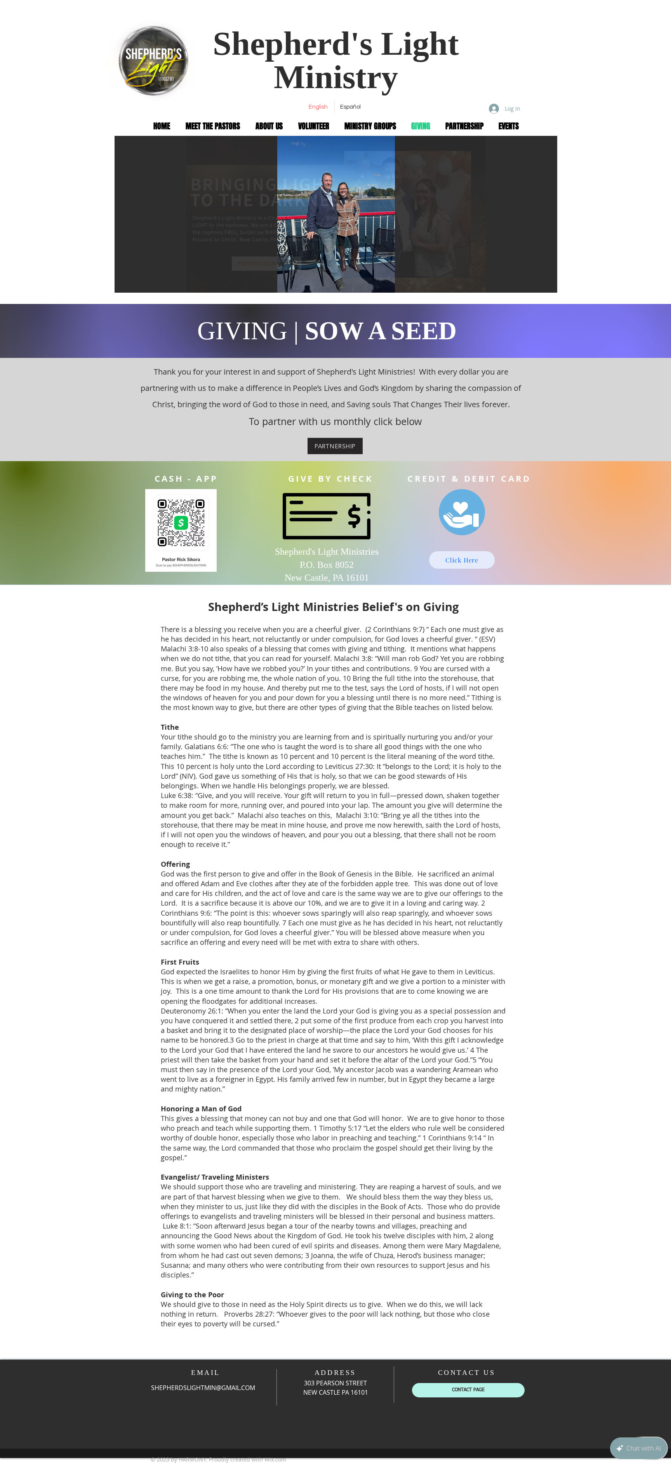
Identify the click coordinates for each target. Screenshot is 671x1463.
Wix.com (275, 1459)
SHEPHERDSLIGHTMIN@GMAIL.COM (203, 1387)
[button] (336, 214)
